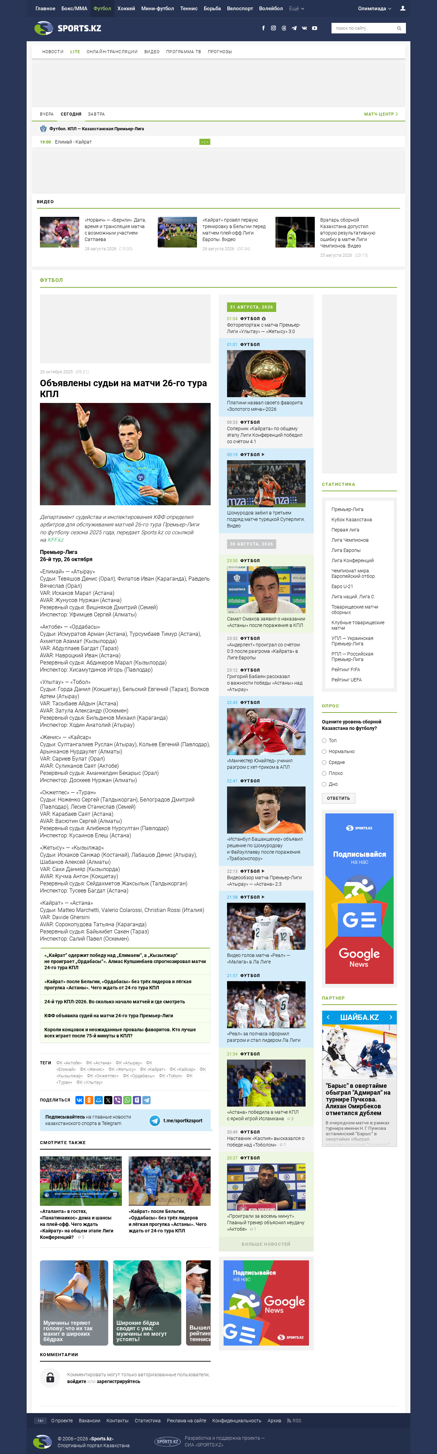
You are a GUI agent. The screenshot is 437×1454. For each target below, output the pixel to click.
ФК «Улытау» (89, 1082)
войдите (76, 1381)
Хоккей (126, 8)
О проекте (62, 1420)
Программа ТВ (183, 51)
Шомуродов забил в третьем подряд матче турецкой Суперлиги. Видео (266, 519)
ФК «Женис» (92, 1069)
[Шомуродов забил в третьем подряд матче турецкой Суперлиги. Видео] (266, 483)
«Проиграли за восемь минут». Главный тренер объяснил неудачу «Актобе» (266, 1222)
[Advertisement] (218, 85)
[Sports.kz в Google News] (266, 1344)
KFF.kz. (56, 540)
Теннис (189, 8)
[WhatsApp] (126, 1100)
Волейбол (271, 8)
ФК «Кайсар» (183, 1069)
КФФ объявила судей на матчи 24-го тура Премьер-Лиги (108, 1015)
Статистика (148, 1420)
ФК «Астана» (99, 1062)
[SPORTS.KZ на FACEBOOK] (263, 28)
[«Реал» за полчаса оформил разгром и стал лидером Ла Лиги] (266, 1004)
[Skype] (135, 1100)
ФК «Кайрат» (153, 1069)
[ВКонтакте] (78, 1100)
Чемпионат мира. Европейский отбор (353, 573)
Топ (333, 740)
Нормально (342, 751)
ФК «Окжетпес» (103, 1075)
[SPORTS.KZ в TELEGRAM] (294, 28)
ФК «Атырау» (129, 1062)
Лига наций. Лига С (353, 596)
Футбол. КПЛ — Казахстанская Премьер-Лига (97, 128)
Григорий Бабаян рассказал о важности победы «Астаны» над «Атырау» (264, 683)
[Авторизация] (399, 8)
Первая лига (346, 530)
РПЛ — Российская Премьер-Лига (352, 656)
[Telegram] (145, 1100)
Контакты (118, 1420)
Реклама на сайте (186, 1420)
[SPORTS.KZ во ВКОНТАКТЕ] (304, 28)
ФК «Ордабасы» (139, 1075)
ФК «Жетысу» (122, 1069)
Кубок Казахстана (352, 519)
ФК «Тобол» (170, 1075)
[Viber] (116, 1100)
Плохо (336, 773)
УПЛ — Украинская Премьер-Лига (352, 640)
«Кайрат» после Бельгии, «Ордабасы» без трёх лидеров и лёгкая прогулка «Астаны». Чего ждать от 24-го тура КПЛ (118, 984)
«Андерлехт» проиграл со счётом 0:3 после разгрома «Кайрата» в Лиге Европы (263, 651)
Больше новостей (266, 1244)
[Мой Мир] (97, 1100)
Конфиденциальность (237, 1420)
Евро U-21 (342, 586)
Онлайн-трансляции (112, 51)
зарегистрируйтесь (118, 1381)
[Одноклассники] (87, 1100)
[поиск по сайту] (399, 28)
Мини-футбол (157, 8)
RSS (297, 1420)
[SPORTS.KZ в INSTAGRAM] (273, 28)
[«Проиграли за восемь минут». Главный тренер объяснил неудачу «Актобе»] (266, 1187)
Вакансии (89, 1420)
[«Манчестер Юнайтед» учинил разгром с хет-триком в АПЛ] (266, 731)
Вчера (47, 114)
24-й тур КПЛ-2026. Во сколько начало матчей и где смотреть (114, 1001)
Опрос (330, 705)
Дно (333, 784)
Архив (274, 1420)
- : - (204, 141)
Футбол (102, 8)
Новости (53, 51)
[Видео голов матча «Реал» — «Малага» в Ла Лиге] (266, 926)
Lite (75, 51)
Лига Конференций (353, 560)
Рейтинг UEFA (347, 680)
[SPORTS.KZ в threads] (283, 28)
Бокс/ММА (74, 8)
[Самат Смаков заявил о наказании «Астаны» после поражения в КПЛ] (266, 589)
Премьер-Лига (348, 509)
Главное (45, 8)
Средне (337, 762)
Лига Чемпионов (350, 540)
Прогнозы (220, 51)
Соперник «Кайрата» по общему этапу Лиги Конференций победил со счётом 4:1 (264, 435)
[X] (107, 1100)
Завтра (96, 114)
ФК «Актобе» (69, 1062)
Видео (152, 51)
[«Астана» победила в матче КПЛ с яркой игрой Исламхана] (266, 1083)
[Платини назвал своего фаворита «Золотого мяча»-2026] (266, 373)
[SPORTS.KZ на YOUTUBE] (314, 28)
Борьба (212, 8)
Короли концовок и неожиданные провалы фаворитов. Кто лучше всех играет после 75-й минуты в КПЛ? (120, 1032)
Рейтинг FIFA (346, 669)
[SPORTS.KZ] (359, 898)
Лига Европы (346, 550)
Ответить (338, 798)
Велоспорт (240, 8)
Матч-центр (379, 114)
